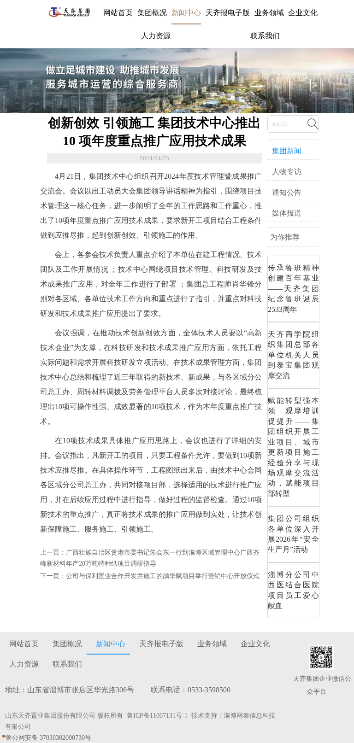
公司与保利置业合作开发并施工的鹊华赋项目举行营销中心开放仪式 (163, 576)
